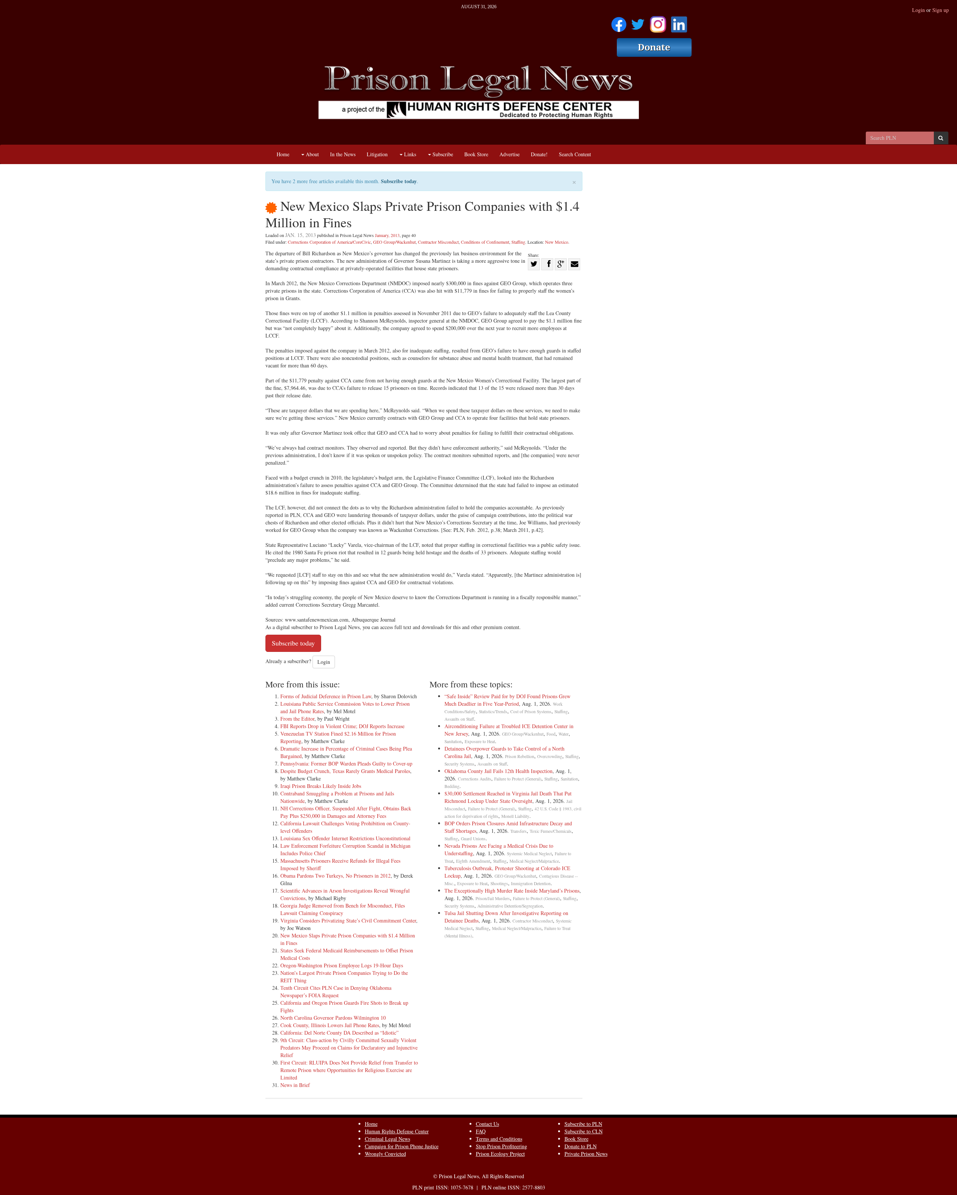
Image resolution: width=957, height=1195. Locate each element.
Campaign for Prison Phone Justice (402, 1146)
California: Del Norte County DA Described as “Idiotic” (339, 1032)
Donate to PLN (580, 1146)
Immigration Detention (531, 883)
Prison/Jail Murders (493, 898)
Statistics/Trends (493, 711)
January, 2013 (387, 235)
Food (551, 734)
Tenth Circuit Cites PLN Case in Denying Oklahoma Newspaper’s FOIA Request (335, 991)
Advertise (509, 154)
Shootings (499, 883)
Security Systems (459, 764)
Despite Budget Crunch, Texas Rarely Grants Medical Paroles (345, 770)
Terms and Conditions (499, 1138)
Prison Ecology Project (500, 1153)
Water (563, 734)
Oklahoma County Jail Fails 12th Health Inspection (498, 770)
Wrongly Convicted (385, 1153)
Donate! (539, 154)
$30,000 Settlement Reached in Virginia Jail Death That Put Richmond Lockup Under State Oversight (508, 797)
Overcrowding (549, 756)
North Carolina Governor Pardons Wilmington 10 (333, 1017)
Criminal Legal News (387, 1138)
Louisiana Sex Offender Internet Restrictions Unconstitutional (345, 838)
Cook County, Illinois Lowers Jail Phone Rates (329, 1025)
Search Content (575, 154)
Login (918, 9)
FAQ (481, 1131)
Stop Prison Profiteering (501, 1146)
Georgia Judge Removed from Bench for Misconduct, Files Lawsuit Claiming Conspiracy (342, 909)
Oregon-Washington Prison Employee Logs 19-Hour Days (341, 965)
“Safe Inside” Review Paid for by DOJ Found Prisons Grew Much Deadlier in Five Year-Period (507, 700)
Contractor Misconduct (438, 242)
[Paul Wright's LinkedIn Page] (679, 22)
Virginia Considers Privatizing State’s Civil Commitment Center (348, 920)
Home (283, 154)
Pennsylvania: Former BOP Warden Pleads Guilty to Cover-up (346, 763)
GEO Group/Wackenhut (394, 242)
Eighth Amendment (473, 861)
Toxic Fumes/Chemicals (551, 831)
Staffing (518, 242)
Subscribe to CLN (583, 1131)
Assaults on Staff (459, 719)
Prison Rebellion (519, 756)
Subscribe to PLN (583, 1123)
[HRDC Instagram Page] (658, 22)
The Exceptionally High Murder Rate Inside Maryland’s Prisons (511, 890)
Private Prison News (585, 1153)
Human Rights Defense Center (397, 1131)
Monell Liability (515, 816)
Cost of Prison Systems (530, 711)
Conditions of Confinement (485, 242)
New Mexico (556, 242)
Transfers (518, 831)
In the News (343, 154)
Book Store (476, 154)
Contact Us (487, 1123)
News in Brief (295, 1084)
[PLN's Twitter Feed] (638, 22)
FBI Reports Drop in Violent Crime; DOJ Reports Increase (342, 726)
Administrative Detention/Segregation (510, 906)
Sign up (940, 9)
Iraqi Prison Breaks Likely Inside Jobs (320, 785)
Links (409, 154)
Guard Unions (473, 838)
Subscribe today (399, 181)
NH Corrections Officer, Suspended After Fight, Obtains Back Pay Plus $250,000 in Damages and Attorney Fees (345, 812)
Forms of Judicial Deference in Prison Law (325, 696)
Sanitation (453, 741)
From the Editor (297, 718)
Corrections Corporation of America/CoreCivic (329, 242)
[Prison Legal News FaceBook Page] (619, 22)
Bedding (451, 786)
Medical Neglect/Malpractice (534, 861)
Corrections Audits (474, 779)
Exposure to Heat (480, 741)
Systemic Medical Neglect (529, 853)
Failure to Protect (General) (517, 779)
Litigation (377, 154)
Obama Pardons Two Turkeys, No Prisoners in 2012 (335, 875)
